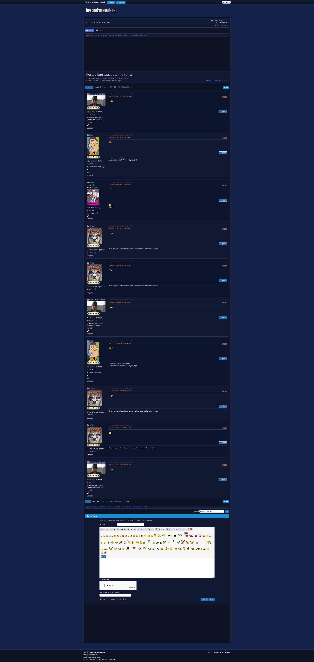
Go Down (89, 87)
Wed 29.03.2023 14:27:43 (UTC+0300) (120, 427)
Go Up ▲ (228, 652)
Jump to (196, 511)
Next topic (223, 80)
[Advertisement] (157, 55)
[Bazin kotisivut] (88, 172)
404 (122, 87)
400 (107, 87)
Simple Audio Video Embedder (92, 657)
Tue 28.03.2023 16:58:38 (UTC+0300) (120, 302)
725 (127, 87)
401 (110, 87)
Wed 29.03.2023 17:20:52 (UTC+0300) (120, 464)
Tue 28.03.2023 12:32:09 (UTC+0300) (120, 265)
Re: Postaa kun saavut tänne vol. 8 (121, 94)
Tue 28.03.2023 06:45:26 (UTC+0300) (120, 137)
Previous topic (212, 80)
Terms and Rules (218, 652)
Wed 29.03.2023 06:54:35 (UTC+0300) (120, 343)
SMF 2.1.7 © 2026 (88, 652)
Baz (91, 135)
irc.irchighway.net (223, 25)
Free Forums (94, 654)
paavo (92, 182)
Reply (226, 87)
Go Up (88, 501)
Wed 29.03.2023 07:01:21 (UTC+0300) (120, 391)
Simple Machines (100, 652)
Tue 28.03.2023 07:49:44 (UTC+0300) (120, 228)
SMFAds (85, 654)
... (104, 87)
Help (209, 652)
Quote (224, 112)
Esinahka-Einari (97, 94)
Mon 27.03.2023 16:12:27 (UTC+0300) (120, 96)
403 (118, 87)
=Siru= (92, 226)
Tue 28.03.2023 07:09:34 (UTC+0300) (120, 185)
